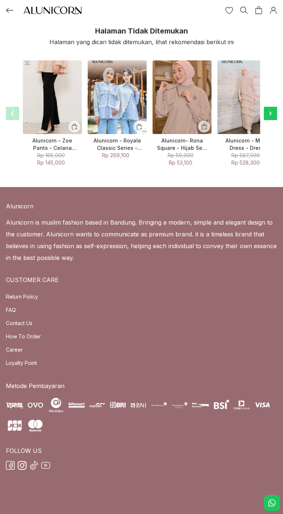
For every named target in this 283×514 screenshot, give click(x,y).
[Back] (9, 10)
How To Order (23, 336)
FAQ (11, 310)
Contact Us (19, 323)
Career (14, 349)
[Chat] (272, 503)
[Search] (244, 10)
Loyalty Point (21, 363)
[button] (229, 10)
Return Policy (22, 296)
